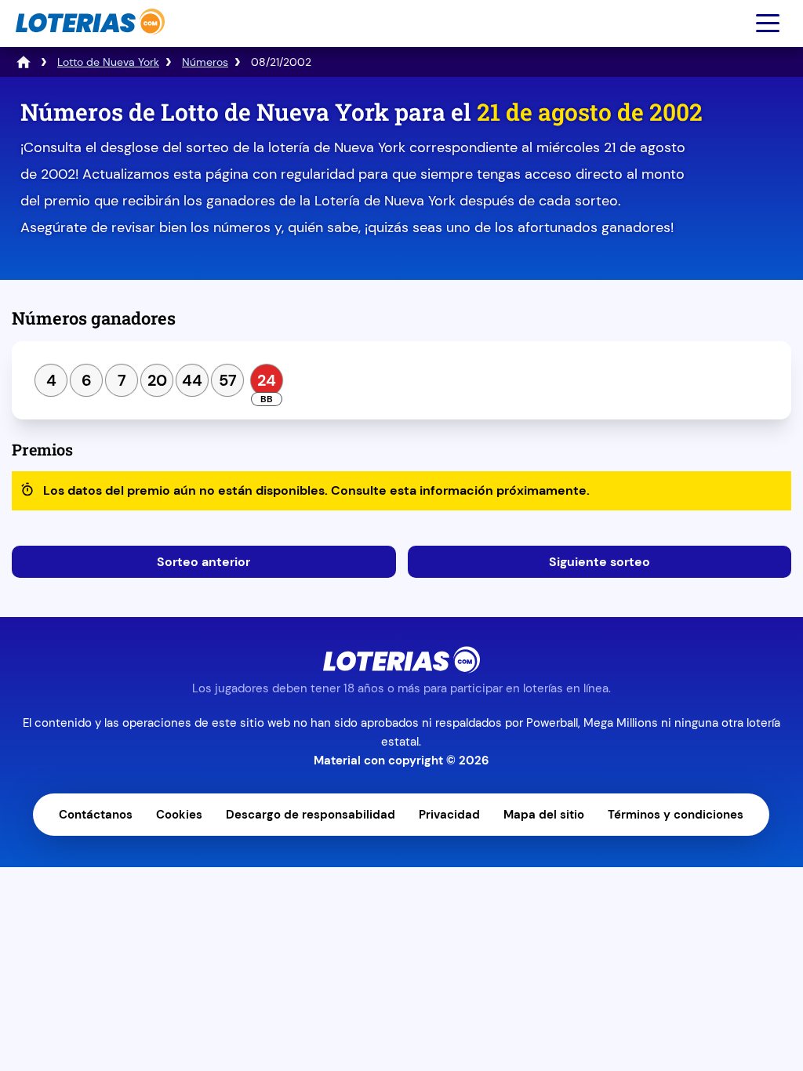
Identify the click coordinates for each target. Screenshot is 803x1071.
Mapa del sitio (543, 814)
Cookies (179, 814)
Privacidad (449, 814)
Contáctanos (96, 814)
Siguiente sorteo (599, 562)
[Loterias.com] (88, 42)
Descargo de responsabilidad (310, 814)
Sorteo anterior (203, 562)
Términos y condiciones (675, 814)
